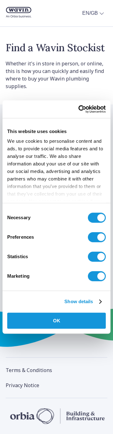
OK (56, 320)
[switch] (97, 237)
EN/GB (90, 13)
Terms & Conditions (29, 370)
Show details (78, 301)
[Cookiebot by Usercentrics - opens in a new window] (80, 109)
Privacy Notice (22, 385)
